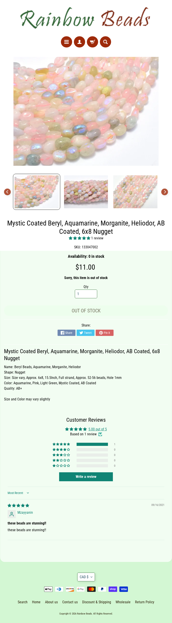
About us (51, 602)
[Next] (164, 192)
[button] (80, 238)
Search (23, 602)
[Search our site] (105, 41)
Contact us (70, 602)
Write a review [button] (86, 477)
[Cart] (92, 41)
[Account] (79, 41)
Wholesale (123, 602)
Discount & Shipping (96, 602)
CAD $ (84, 577)
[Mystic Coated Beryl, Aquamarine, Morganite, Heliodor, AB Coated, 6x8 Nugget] (36, 192)
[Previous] (7, 192)
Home (36, 602)
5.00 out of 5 (97, 429)
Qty (86, 287)
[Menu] (66, 41)
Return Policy (144, 602)
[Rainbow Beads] (86, 18)
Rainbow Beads (84, 613)
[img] (18, 505)
